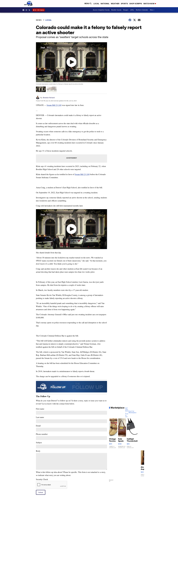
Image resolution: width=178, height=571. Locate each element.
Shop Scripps (135, 4)
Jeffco (132, 10)
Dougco (125, 10)
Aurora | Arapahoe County (101, 10)
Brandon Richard (49, 98)
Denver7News (24, 10)
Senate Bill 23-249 (54, 105)
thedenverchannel (27, 10)
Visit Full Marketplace (132, 412)
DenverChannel (30, 10)
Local (96, 4)
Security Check (42, 479)
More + (152, 10)
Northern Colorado (142, 10)
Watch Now (149, 4)
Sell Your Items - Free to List (127, 412)
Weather (115, 4)
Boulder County (116, 10)
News (39, 20)
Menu (87, 3)
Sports (124, 4)
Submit (40, 492)
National (105, 4)
